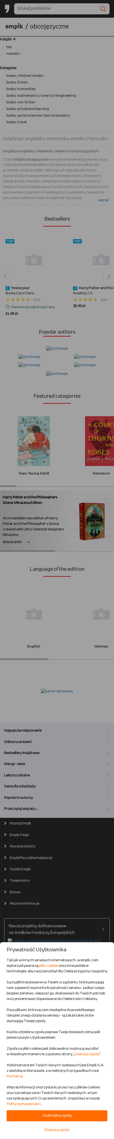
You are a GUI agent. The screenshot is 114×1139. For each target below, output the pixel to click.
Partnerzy (15, 1076)
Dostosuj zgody (86, 1054)
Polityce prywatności (24, 1104)
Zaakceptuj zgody (57, 1115)
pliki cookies (48, 966)
